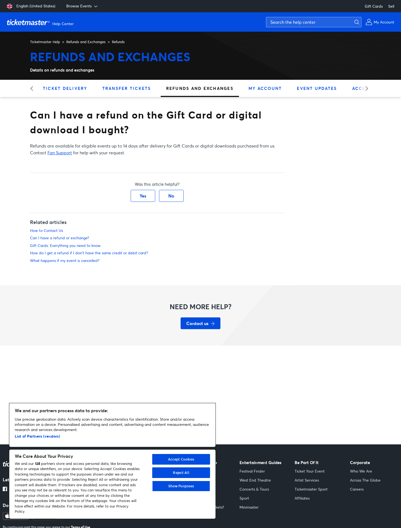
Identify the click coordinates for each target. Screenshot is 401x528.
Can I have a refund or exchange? (59, 237)
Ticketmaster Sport (311, 489)
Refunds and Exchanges (86, 41)
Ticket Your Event (310, 471)
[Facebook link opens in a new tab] (5, 489)
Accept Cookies (181, 459)
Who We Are (361, 471)
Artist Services (307, 480)
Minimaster (249, 507)
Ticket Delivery (65, 88)
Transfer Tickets (126, 88)
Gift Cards (374, 6)
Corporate (360, 462)
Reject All (181, 472)
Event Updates (317, 88)
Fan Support (59, 152)
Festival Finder (252, 471)
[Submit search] (356, 22)
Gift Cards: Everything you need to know (65, 245)
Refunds (118, 41)
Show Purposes (181, 485)
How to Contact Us (46, 230)
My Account (265, 88)
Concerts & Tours (254, 489)
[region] (112, 461)
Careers (357, 489)
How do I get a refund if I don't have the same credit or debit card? (89, 252)
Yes (143, 196)
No (171, 196)
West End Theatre (255, 480)
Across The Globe (365, 480)
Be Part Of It (307, 462)
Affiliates (302, 498)
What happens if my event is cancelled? (64, 260)
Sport (244, 498)
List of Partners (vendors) (37, 436)
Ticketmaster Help (45, 41)
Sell (391, 6)
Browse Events (79, 5)
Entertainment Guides (261, 462)
